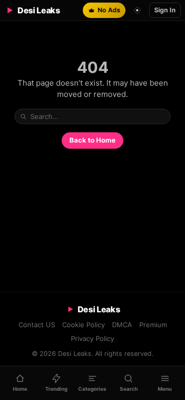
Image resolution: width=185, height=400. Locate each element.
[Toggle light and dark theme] (137, 10)
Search (164, 116)
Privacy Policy (92, 338)
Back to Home (92, 140)
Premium (153, 325)
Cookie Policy (83, 325)
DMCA (122, 325)
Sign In (165, 10)
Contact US (36, 325)
